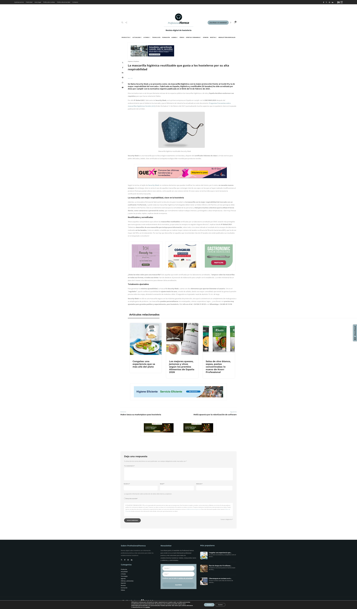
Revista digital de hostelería (178, 30)
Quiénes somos (19, 2)
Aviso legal (38, 2)
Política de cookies (49, 2)
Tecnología (156, 37)
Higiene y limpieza (133, 61)
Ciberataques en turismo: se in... (220, 578)
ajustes (147, 607)
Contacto (75, 2)
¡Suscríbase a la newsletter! (218, 23)
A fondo (146, 37)
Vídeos (182, 37)
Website (199, 484)
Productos (126, 37)
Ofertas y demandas (193, 37)
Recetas (213, 37)
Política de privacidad (63, 2)
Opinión (205, 37)
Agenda (174, 37)
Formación (166, 37)
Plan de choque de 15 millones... (220, 566)
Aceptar (209, 605)
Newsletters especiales (226, 37)
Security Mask (153, 185)
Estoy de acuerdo (131, 498)
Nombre (127, 484)
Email (162, 484)
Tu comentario (129, 466)
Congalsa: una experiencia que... (220, 553)
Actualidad (136, 37)
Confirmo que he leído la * (177, 578)
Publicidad (29, 2)
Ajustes (220, 605)
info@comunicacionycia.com (193, 509)
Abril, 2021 (130, 78)
